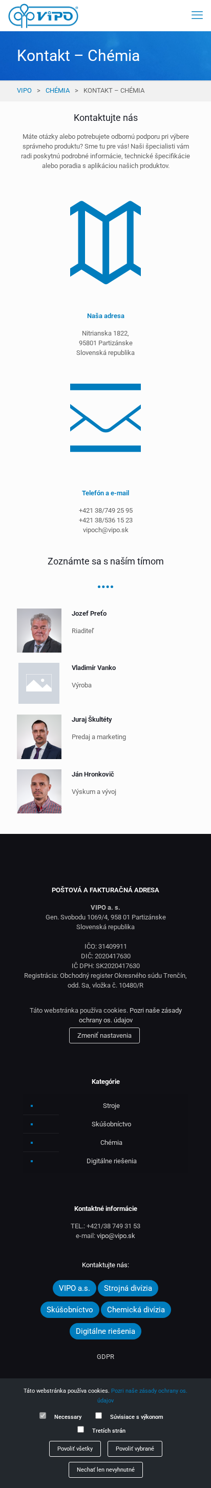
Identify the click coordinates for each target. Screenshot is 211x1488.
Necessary (67, 1417)
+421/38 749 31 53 (113, 1226)
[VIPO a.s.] (43, 15)
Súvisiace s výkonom (136, 1417)
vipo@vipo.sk (116, 1236)
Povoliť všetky (75, 1448)
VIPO (24, 90)
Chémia (58, 90)
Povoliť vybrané (135, 1448)
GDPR (105, 1356)
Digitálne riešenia (112, 1161)
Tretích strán (108, 1431)
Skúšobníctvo (111, 1124)
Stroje (111, 1105)
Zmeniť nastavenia (104, 1035)
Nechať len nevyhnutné (106, 1469)
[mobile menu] (197, 15)
